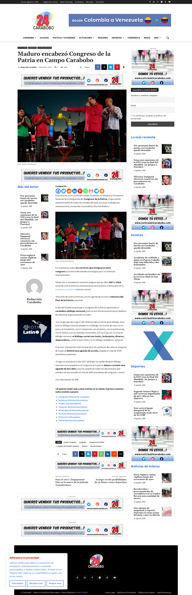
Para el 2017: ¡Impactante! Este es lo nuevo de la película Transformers (71, 482)
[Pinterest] (157, 2)
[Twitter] (63, 191)
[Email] (120, 454)
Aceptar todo (55, 583)
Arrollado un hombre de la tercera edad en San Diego (147, 276)
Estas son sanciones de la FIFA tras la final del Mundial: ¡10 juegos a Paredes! (29, 218)
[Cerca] (64, 555)
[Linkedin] (74, 191)
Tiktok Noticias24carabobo (71, 420)
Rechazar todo (36, 583)
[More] (124, 67)
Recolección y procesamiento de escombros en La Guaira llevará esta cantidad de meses (147, 494)
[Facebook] (150, 2)
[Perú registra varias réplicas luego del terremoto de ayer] (44, 257)
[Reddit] (69, 191)
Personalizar (17, 583)
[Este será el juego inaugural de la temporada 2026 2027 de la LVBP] (167, 411)
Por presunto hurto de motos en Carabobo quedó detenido (29, 199)
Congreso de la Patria (96, 442)
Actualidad (22, 48)
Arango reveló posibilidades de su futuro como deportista (111, 481)
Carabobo (32, 48)
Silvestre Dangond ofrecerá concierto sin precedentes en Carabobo (28, 240)
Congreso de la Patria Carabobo (68, 446)
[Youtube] (169, 2)
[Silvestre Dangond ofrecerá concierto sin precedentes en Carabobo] (44, 236)
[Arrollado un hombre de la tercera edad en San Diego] (167, 278)
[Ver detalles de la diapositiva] (158, 362)
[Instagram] (153, 2)
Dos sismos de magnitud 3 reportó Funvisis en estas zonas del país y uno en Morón (147, 512)
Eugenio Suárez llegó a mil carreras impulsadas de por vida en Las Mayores (147, 395)
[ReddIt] (114, 454)
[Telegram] (161, 2)
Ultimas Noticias (44, 48)
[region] (36, 571)
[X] (165, 2)
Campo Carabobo (70, 442)
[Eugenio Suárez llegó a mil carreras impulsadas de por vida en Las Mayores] (167, 395)
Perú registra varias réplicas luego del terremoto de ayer (28, 260)
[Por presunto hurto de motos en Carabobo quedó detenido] (44, 198)
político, (71, 289)
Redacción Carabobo (28, 67)
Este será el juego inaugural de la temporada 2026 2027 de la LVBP (146, 412)
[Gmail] (91, 191)
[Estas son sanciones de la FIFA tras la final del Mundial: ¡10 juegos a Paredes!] (44, 214)
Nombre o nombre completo (144, 95)
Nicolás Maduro (95, 446)
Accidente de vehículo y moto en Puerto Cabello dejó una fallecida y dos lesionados (147, 261)
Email (133, 105)
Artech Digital (82, 592)
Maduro (84, 446)
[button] (167, 37)
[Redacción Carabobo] (34, 287)
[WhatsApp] (101, 454)
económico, (61, 289)
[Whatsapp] (85, 191)
